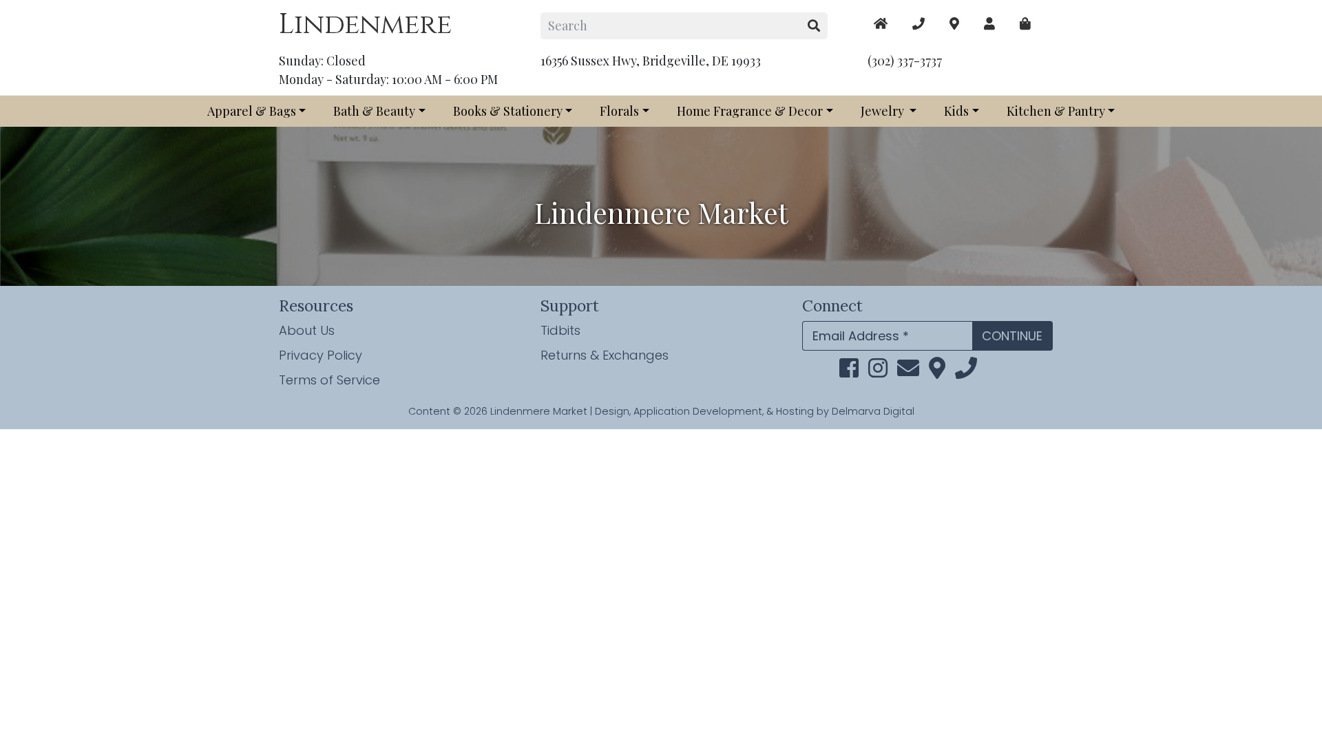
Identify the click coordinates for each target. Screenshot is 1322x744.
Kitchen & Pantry (1056, 111)
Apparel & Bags (251, 111)
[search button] (814, 25)
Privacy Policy (320, 355)
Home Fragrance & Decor (750, 111)
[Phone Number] (918, 23)
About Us (307, 330)
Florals (619, 111)
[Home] (880, 23)
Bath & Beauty (374, 111)
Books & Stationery (508, 111)
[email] (908, 371)
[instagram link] (878, 371)
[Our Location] (954, 23)
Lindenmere (365, 24)
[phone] (966, 371)
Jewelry (884, 111)
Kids (956, 111)
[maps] (1025, 23)
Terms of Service (329, 380)
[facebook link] (849, 371)
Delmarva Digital (873, 411)
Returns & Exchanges (605, 355)
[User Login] (989, 23)
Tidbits (560, 330)
